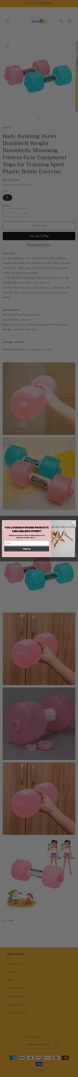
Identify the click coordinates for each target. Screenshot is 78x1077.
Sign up (26, 548)
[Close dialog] (73, 522)
